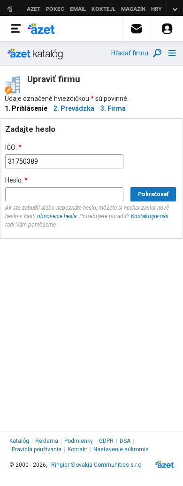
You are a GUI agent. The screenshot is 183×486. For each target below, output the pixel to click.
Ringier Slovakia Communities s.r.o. (97, 465)
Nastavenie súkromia (121, 449)
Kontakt (77, 449)
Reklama (46, 441)
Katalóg (19, 441)
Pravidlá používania (36, 449)
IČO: (13, 147)
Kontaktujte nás (149, 216)
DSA (125, 441)
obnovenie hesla (56, 216)
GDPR (106, 441)
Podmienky (78, 441)
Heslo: (16, 180)
